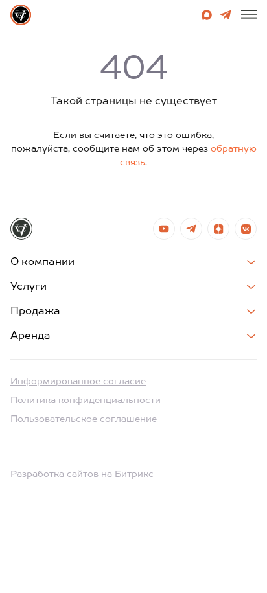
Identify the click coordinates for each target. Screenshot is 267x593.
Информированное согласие (78, 381)
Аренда (30, 336)
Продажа (35, 312)
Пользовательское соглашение (83, 419)
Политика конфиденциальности (85, 400)
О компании (42, 262)
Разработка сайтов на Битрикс (82, 474)
